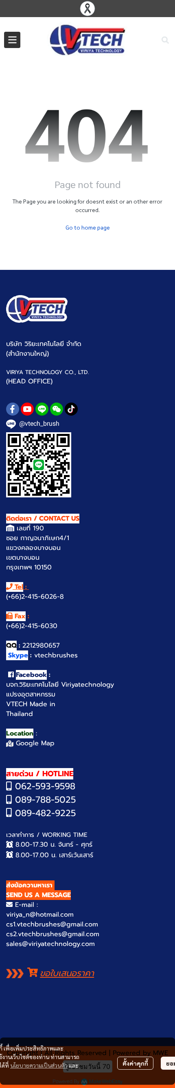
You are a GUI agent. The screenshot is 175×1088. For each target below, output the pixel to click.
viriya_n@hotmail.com (40, 914)
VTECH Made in (30, 704)
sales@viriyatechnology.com (50, 944)
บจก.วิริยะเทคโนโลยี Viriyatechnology (60, 685)
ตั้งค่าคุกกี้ (135, 1063)
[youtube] (27, 409)
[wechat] (56, 409)
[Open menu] (12, 40)
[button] (165, 40)
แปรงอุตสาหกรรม (30, 694)
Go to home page (88, 227)
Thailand (19, 714)
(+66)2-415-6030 (31, 626)
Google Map (34, 743)
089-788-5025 (44, 799)
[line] (41, 409)
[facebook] (12, 409)
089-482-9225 (44, 813)
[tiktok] (71, 409)
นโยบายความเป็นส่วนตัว (39, 1065)
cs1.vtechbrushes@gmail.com (52, 924)
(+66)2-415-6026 (31, 597)
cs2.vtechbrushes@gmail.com (52, 934)
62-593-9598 (48, 786)
